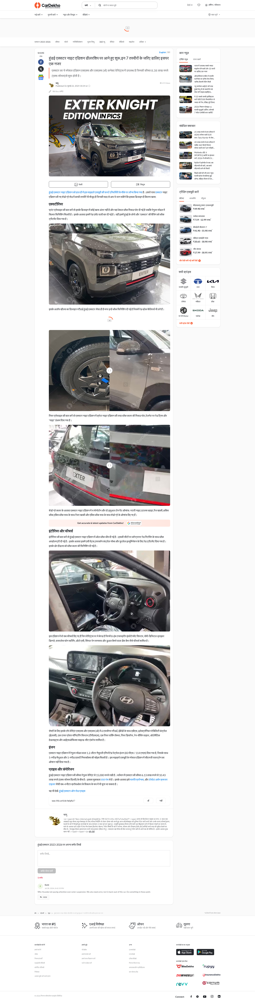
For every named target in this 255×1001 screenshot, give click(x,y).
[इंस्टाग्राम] (212, 997)
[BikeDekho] (185, 966)
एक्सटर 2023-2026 (42, 42)
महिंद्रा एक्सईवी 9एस (200, 238)
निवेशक (37, 972)
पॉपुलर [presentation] (203, 198)
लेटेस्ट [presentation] (181, 198)
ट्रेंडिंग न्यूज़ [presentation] (183, 59)
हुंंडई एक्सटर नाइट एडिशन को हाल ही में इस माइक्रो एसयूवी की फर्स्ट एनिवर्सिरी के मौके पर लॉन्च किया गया (95, 192)
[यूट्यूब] (204, 997)
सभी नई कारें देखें (191, 260)
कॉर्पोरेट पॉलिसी (39, 967)
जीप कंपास (197, 249)
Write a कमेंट (58, 91)
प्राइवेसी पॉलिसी (40, 963)
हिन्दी (189, 5)
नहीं (161, 800)
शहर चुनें (214, 14)
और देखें (91, 831)
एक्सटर (158, 192)
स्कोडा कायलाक (199, 216)
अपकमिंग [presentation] (192, 198)
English (162, 52)
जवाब (45, 897)
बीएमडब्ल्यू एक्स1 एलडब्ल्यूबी (203, 205)
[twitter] (197, 997)
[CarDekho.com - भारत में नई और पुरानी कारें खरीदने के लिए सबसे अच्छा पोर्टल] (47, 5)
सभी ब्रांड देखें (184, 323)
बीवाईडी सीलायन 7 (200, 227)
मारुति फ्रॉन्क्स (137, 779)
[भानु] (51, 84)
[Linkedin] (219, 997)
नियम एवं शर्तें (38, 958)
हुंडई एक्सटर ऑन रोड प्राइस (72, 791)
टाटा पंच (104, 779)
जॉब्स (36, 954)
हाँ (148, 800)
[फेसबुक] (191, 997)
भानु (57, 83)
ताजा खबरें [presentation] (197, 59)
